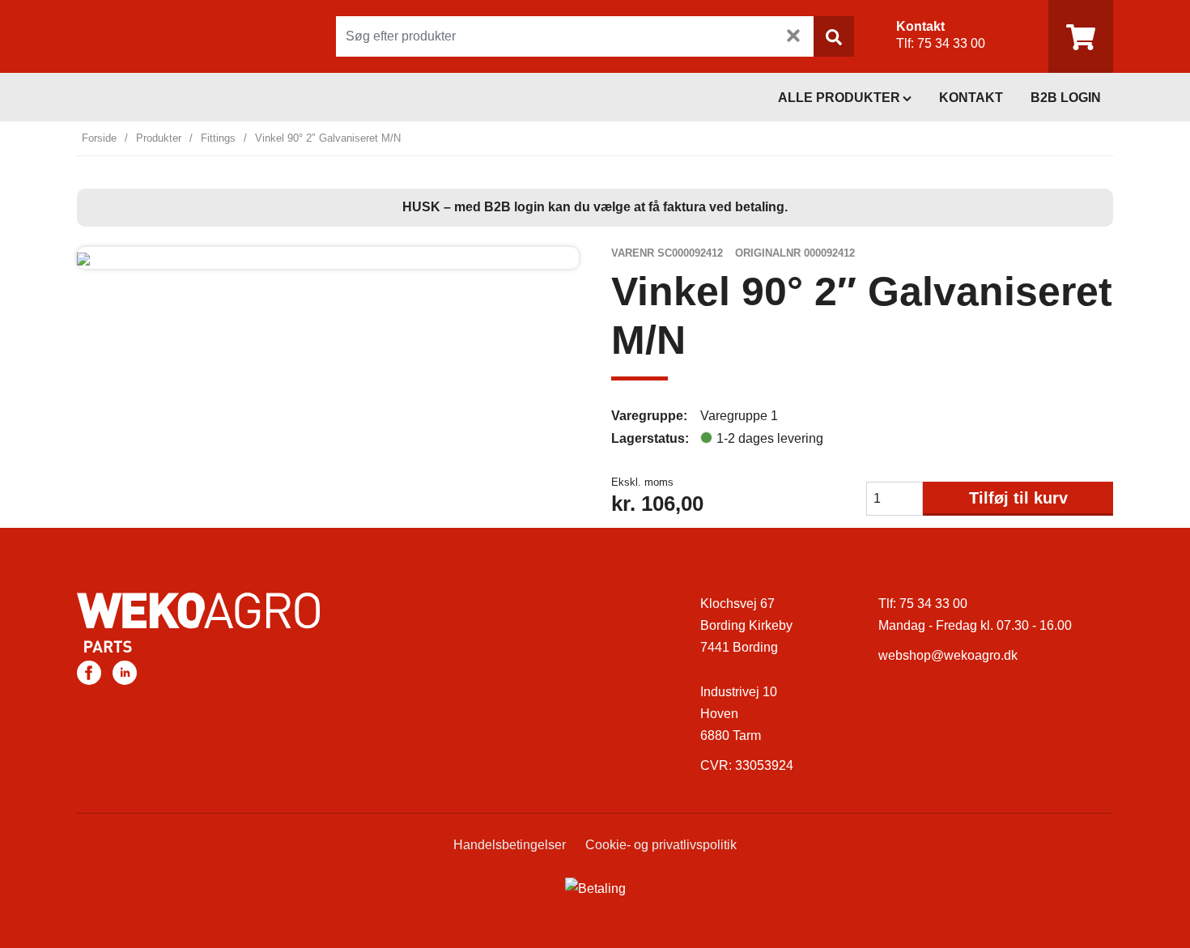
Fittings (218, 138)
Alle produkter (839, 97)
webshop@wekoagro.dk (948, 655)
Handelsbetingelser (509, 845)
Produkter (158, 138)
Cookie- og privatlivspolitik (661, 845)
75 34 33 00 (951, 43)
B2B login (1066, 97)
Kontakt (971, 97)
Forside (99, 138)
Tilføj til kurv (1018, 498)
